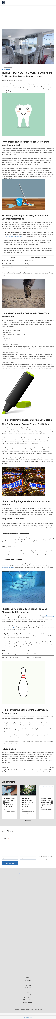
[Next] (52, 802)
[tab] (25, 820)
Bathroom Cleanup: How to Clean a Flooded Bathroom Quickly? (27, 803)
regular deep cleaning (48, 616)
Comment (5, 838)
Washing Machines (28, 1002)
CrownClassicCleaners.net (9, 80)
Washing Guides (28, 1000)
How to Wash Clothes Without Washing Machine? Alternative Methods (43, 770)
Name (4, 858)
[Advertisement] (28, 15)
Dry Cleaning (28, 997)
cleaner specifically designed (12, 236)
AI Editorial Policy (28, 1017)
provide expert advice (8, 567)
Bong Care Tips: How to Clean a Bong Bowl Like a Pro (14, 770)
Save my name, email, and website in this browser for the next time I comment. (46, 856)
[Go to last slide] (4, 802)
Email (22, 858)
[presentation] (9, 790)
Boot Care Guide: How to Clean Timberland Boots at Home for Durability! (9, 803)
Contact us (28, 987)
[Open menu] (52, 2)
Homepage (28, 980)
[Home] (2, 67)
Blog (28, 983)
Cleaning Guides (6, 69)
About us (28, 985)
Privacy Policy (39, 1009)
